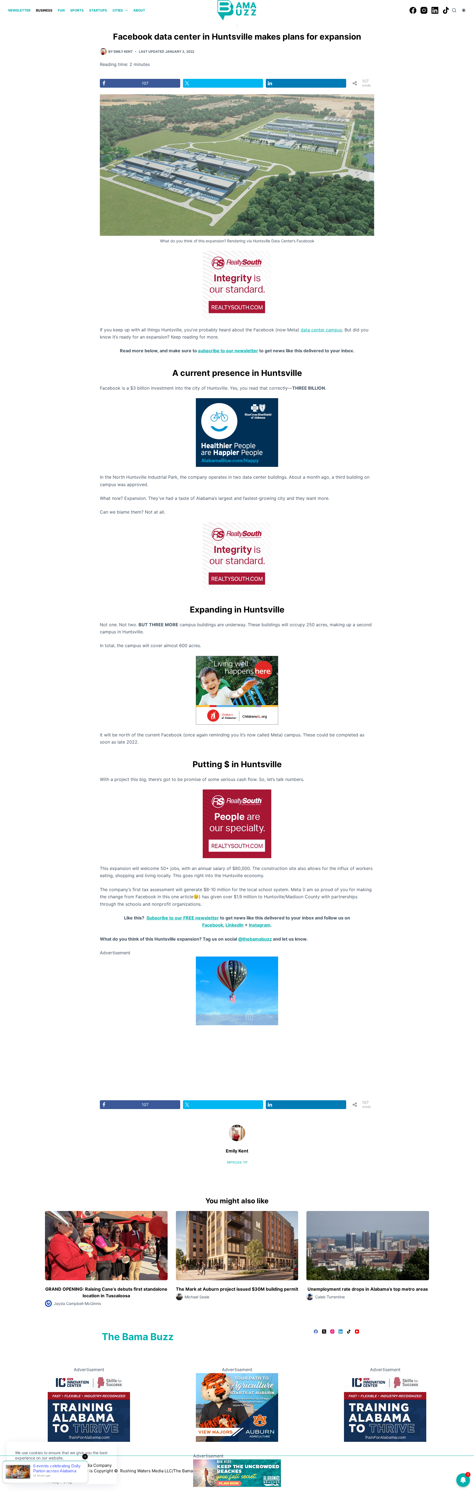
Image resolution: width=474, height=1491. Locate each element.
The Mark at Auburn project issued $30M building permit (237, 1289)
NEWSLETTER (19, 10)
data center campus (321, 329)
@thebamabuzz (255, 939)
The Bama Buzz (138, 1336)
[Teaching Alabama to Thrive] (89, 1407)
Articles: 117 (237, 1162)
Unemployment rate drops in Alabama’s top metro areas (367, 1289)
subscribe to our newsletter (228, 350)
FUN (61, 10)
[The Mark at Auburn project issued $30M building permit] (237, 1245)
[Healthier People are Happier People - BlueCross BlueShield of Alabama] (237, 432)
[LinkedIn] (434, 10)
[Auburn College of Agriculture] (237, 1407)
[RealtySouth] (237, 284)
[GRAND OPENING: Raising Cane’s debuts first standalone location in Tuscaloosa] (106, 1245)
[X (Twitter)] (324, 1331)
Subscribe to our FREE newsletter (182, 918)
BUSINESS (44, 10)
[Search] (454, 10)
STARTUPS (98, 10)
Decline (52, 1471)
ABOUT (139, 10)
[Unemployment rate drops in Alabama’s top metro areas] (367, 1245)
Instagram (259, 925)
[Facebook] (413, 10)
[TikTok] (445, 10)
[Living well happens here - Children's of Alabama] (237, 689)
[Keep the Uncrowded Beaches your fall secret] (237, 1472)
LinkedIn (234, 925)
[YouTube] (357, 1331)
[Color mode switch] (464, 10)
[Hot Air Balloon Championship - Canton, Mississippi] (237, 990)
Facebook (212, 925)
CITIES (117, 10)
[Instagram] (424, 10)
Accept (27, 1471)
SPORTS (77, 10)
